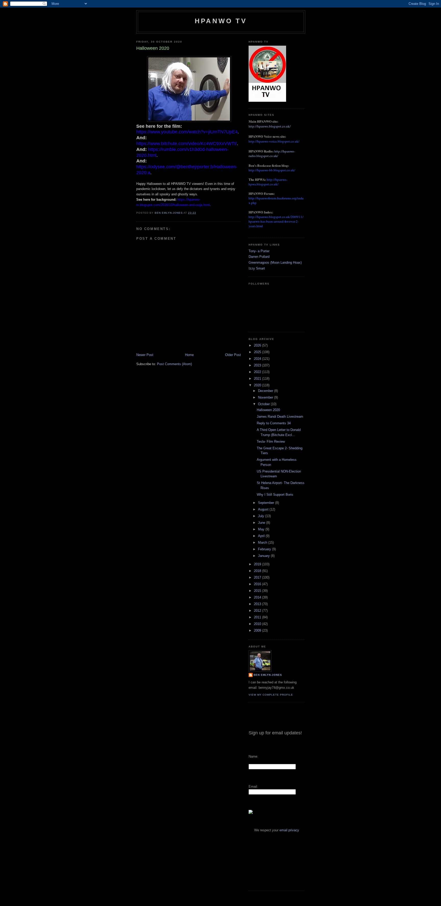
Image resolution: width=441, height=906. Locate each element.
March (263, 542)
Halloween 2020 (268, 410)
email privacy (289, 830)
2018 (258, 571)
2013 (258, 604)
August (264, 509)
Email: (253, 786)
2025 (258, 352)
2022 (258, 372)
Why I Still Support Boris (275, 494)
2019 (258, 564)
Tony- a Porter (259, 251)
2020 (258, 385)
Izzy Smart (257, 268)
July (261, 516)
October (264, 404)
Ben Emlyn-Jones (268, 674)
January (264, 556)
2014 (258, 597)
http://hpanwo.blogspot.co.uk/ (270, 126)
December (266, 391)
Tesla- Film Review (271, 441)
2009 (258, 630)
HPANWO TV (221, 21)
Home (189, 355)
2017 (258, 577)
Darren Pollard (259, 257)
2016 (258, 584)
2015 (258, 591)
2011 (258, 617)
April (262, 536)
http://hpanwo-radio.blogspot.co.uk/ (272, 153)
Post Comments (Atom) (174, 364)
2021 (258, 378)
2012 (258, 610)
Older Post (233, 355)
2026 (258, 345)
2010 (258, 624)
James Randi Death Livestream (280, 416)
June (262, 523)
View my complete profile (271, 694)
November (266, 397)
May (261, 529)
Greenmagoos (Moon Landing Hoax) (275, 262)
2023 (258, 365)
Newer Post (144, 355)
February (265, 549)
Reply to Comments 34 (274, 423)
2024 (258, 359)
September (266, 503)
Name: (253, 756)
